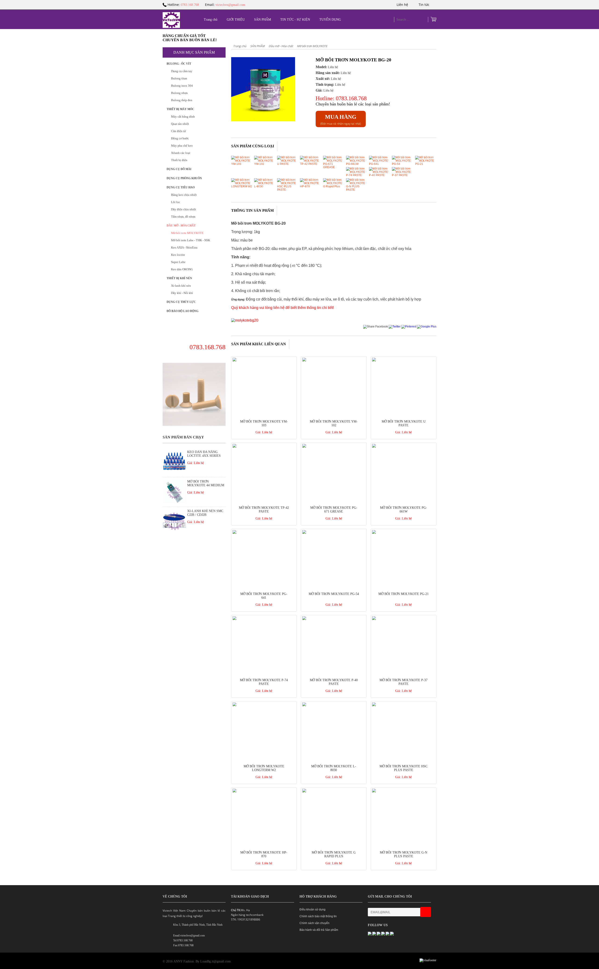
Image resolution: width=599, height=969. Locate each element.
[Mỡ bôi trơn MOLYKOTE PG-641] (379, 164)
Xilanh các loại (180, 153)
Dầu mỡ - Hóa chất (181, 225)
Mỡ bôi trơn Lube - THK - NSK (190, 240)
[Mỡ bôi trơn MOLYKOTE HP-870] (310, 186)
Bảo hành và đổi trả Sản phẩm (319, 930)
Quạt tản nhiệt (180, 124)
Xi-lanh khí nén (181, 285)
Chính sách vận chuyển (314, 923)
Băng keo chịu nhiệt (184, 195)
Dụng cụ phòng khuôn (184, 178)
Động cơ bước (180, 138)
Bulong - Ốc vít (179, 63)
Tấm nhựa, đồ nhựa (183, 216)
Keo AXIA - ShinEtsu (184, 247)
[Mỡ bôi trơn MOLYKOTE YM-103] (241, 164)
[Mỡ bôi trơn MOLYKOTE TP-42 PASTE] (310, 164)
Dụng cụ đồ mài (179, 169)
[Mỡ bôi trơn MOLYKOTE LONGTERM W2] (241, 186)
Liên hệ (403, 4)
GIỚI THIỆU (236, 19)
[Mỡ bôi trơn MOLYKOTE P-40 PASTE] (379, 175)
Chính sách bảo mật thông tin (318, 916)
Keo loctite (178, 254)
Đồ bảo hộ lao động (182, 311)
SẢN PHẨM (262, 19)
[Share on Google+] (426, 326)
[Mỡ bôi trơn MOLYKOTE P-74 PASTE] (356, 175)
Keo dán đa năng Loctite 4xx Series (204, 453)
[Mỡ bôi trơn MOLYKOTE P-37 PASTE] (402, 175)
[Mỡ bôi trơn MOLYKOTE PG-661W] (356, 164)
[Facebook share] (375, 326)
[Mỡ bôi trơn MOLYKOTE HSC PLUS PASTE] (287, 189)
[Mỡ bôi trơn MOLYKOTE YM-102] (264, 164)
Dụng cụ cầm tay (181, 71)
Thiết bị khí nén (179, 278)
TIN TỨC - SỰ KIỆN (295, 19)
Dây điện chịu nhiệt (183, 209)
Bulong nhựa (179, 93)
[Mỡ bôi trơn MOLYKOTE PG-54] (402, 164)
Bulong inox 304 (182, 85)
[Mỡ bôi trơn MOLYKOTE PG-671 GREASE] (333, 167)
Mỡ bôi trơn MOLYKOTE (187, 233)
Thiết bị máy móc (180, 109)
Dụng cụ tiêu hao (181, 187)
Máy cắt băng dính (183, 116)
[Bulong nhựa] (194, 425)
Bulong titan (179, 78)
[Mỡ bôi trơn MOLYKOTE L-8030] (264, 186)
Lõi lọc (175, 202)
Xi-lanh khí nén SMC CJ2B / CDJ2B (205, 512)
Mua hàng (340, 117)
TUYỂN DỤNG (330, 19)
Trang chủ (210, 19)
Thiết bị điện (179, 160)
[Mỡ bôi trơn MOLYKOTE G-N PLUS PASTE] (356, 189)
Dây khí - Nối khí (182, 293)
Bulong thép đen (181, 100)
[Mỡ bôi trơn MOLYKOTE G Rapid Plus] (333, 186)
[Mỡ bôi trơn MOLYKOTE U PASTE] (287, 164)
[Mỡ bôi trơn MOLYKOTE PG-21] (425, 164)
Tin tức (424, 4)
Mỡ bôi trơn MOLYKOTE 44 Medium (205, 483)
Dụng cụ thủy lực (181, 302)
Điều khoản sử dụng (312, 909)
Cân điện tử (178, 131)
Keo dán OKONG (182, 269)
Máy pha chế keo (182, 145)
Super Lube (178, 262)
